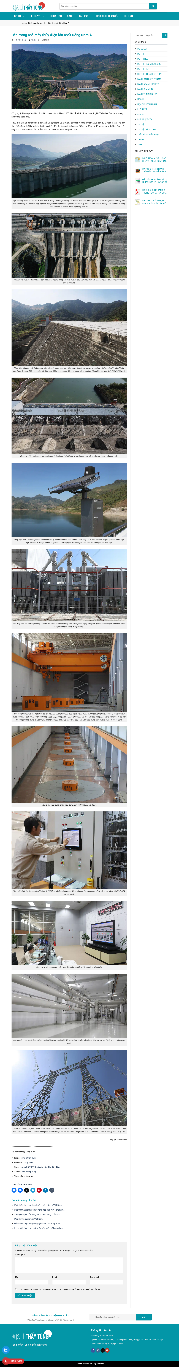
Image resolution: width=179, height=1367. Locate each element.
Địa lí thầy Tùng (29, 1158)
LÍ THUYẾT (36, 16)
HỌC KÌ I (141, 99)
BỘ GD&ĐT (142, 49)
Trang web (94, 1277)
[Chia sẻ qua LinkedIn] (45, 1190)
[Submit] (164, 35)
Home (23, 23)
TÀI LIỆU (83, 16)
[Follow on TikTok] (103, 1350)
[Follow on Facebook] (93, 1350)
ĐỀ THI (17, 16)
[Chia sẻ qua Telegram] (32, 1190)
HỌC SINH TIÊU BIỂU (107, 16)
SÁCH (70, 16)
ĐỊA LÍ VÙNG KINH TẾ (147, 94)
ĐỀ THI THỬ (142, 69)
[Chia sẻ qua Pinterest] (39, 1190)
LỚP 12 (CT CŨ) (144, 119)
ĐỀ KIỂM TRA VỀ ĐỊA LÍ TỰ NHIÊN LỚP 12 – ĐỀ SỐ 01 (154, 180)
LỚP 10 (140, 114)
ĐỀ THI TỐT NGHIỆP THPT (149, 74)
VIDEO (140, 144)
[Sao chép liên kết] (51, 1190)
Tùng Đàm (28, 1162)
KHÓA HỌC (56, 16)
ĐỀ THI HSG (142, 59)
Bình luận (20, 1255)
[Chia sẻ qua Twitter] (26, 1190)
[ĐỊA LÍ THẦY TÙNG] (30, 6)
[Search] (153, 6)
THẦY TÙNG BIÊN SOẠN (148, 134)
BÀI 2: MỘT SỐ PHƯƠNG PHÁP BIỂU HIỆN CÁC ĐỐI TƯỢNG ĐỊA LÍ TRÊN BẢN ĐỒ (154, 202)
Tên (17, 1277)
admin (33, 40)
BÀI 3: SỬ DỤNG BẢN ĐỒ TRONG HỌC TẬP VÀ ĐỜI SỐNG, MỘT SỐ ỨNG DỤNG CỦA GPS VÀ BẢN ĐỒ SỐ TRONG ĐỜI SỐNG (154, 191)
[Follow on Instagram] (98, 1350)
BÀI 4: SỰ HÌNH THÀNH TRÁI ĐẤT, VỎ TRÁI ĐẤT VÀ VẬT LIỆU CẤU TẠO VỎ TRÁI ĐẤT (154, 170)
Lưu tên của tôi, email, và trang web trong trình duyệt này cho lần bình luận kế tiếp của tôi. (59, 1289)
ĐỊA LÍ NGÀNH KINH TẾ (148, 84)
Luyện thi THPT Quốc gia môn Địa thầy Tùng (40, 1167)
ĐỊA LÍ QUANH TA (145, 89)
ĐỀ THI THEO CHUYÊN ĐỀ (149, 64)
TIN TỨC (128, 16)
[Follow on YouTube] (107, 1350)
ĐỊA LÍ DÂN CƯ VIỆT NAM (149, 79)
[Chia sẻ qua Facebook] (14, 1190)
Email (55, 1277)
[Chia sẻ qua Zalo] (20, 1190)
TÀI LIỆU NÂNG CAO (146, 129)
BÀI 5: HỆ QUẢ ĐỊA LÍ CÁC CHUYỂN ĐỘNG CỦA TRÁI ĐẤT (154, 159)
